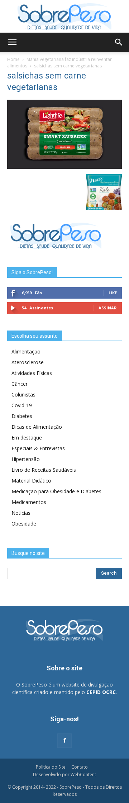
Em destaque (26, 437)
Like (113, 292)
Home (13, 59)
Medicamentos (28, 502)
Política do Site (51, 767)
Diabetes (21, 416)
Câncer (19, 383)
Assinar (108, 307)
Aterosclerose (27, 362)
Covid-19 (21, 405)
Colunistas (23, 394)
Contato (79, 767)
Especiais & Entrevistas (38, 448)
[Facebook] (64, 740)
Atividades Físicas (31, 373)
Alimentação (25, 351)
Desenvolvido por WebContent (64, 774)
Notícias (20, 512)
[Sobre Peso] (64, 16)
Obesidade (23, 523)
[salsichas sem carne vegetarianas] (64, 167)
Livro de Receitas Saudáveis (43, 469)
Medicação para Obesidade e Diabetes (56, 491)
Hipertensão (25, 459)
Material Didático (31, 480)
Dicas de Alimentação (36, 426)
